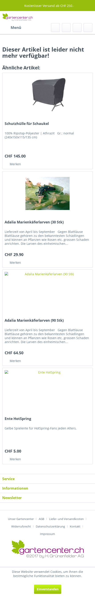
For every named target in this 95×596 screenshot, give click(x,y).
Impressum (47, 534)
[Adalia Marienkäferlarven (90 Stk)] (47, 292)
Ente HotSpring (18, 418)
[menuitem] (11, 27)
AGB (41, 519)
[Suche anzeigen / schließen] (55, 27)
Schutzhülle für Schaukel (27, 123)
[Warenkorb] (88, 27)
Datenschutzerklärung (50, 526)
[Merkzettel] (66, 27)
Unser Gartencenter (21, 519)
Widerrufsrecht (21, 526)
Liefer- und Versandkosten (66, 519)
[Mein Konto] (77, 27)
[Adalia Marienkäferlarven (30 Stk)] (47, 193)
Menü (16, 27)
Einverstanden (48, 589)
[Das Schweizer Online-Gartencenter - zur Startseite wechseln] (17, 17)
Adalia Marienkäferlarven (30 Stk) (34, 222)
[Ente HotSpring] (47, 390)
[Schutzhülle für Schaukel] (47, 95)
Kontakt (75, 526)
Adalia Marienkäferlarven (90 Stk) (34, 320)
